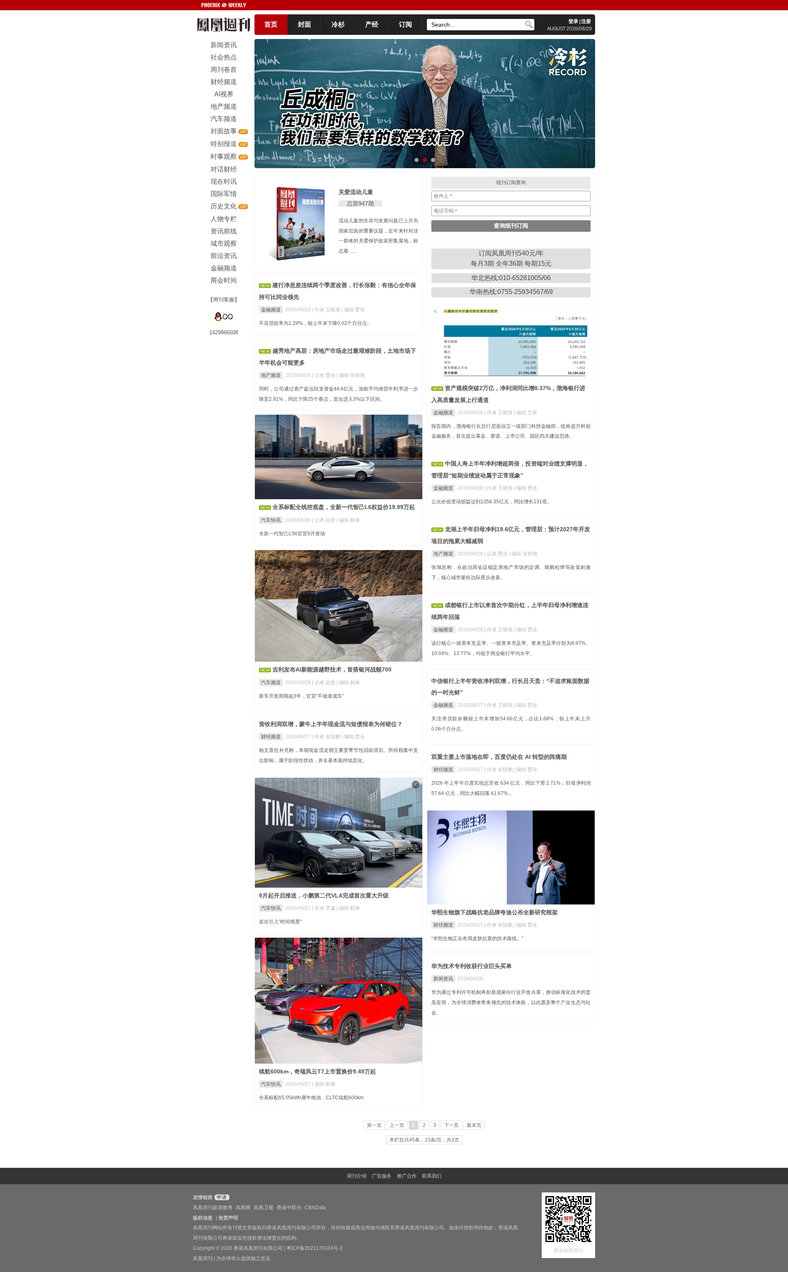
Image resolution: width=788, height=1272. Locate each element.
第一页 (374, 1125)
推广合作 (407, 1176)
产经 (371, 24)
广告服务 (382, 1176)
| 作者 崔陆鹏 (326, 737)
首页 (270, 24)
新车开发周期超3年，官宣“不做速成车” (301, 696)
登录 (573, 21)
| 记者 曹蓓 (324, 375)
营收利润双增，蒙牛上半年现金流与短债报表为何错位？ (331, 724)
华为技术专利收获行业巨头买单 (471, 966)
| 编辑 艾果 (525, 413)
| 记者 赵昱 (324, 520)
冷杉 (338, 24)
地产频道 (271, 375)
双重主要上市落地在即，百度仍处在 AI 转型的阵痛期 (499, 757)
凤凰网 (243, 1207)
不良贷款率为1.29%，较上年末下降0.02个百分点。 (315, 323)
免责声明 (228, 1218)
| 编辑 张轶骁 (351, 375)
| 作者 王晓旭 (326, 310)
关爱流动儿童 (356, 192)
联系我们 (432, 1176)
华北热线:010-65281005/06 (511, 277)
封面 (304, 24)
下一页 (451, 1125)
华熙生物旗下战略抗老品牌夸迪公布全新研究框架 (494, 912)
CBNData (315, 1207)
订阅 (405, 24)
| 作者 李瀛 (324, 908)
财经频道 (271, 737)
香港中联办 (289, 1207)
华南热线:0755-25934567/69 (511, 291)
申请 (221, 1197)
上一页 (396, 1125)
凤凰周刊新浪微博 (212, 1207)
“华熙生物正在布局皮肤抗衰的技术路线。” (477, 938)
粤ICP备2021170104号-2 (314, 1248)
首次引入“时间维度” (280, 922)
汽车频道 (271, 682)
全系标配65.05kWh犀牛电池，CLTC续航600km (311, 1098)
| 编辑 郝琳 (348, 520)
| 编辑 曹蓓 (353, 310)
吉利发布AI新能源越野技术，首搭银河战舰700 (332, 669)
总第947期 (360, 203)
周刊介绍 (357, 1176)
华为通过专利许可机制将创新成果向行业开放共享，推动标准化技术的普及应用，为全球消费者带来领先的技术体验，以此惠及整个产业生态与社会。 (511, 1002)
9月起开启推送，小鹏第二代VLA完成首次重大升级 (324, 895)
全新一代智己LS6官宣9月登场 (292, 534)
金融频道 (271, 310)
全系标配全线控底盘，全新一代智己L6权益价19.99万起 (344, 507)
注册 (586, 21)
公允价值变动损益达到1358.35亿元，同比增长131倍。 (491, 502)
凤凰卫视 (263, 1207)
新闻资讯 (443, 979)
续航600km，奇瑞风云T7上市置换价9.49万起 (317, 1071)
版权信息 (203, 1218)
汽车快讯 (271, 520)
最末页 (474, 1125)
